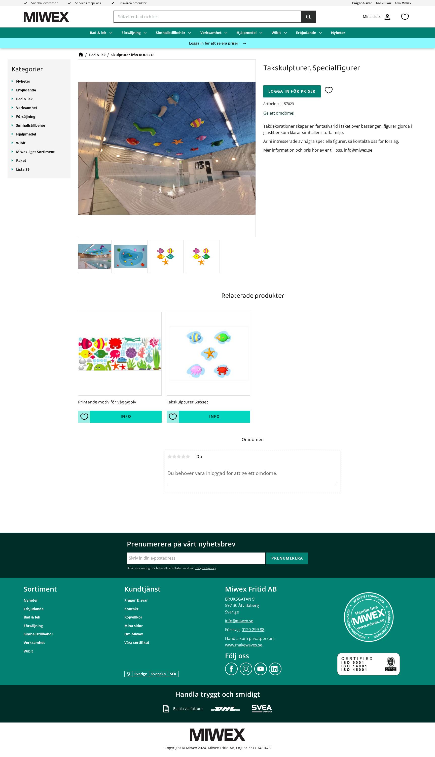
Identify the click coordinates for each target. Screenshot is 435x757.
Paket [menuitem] (21, 160)
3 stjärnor (178, 456)
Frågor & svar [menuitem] (362, 3)
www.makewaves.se (243, 645)
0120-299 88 (253, 629)
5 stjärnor (188, 456)
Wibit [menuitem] (276, 32)
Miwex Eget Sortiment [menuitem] (35, 151)
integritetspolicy (205, 568)
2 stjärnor (174, 456)
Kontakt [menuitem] (131, 608)
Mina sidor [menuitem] (133, 625)
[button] (404, 16)
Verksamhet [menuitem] (211, 32)
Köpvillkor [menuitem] (383, 3)
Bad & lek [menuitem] (98, 32)
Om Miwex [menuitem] (403, 3)
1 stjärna (169, 456)
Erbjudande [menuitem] (306, 32)
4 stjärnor (183, 456)
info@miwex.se (239, 621)
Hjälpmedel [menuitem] (247, 32)
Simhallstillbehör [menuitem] (170, 32)
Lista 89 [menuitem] (22, 169)
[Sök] (308, 17)
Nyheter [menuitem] (338, 32)
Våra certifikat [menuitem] (136, 642)
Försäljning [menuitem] (131, 32)
